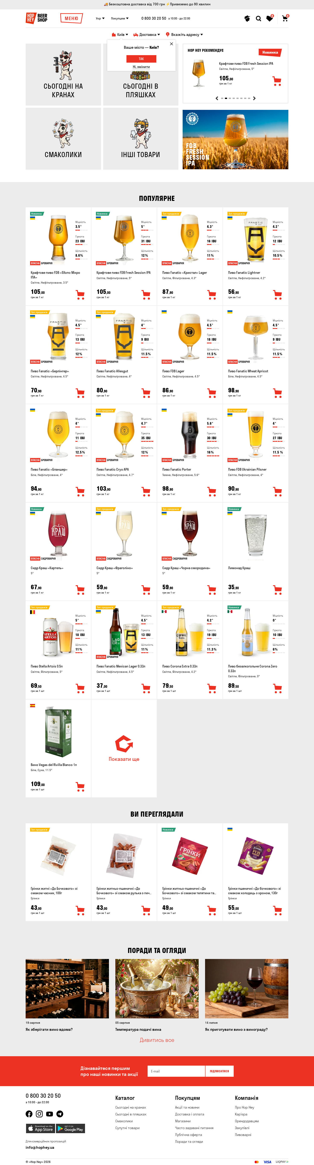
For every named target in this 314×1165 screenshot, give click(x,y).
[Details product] (198, 74)
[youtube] (49, 1114)
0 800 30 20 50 (153, 18)
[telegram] (59, 1114)
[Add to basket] (277, 81)
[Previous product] (216, 98)
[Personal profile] (247, 19)
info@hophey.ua (40, 1147)
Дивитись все (157, 1040)
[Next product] (254, 98)
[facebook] (29, 1114)
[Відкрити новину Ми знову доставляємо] (235, 168)
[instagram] (39, 1114)
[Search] (258, 19)
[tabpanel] (235, 74)
